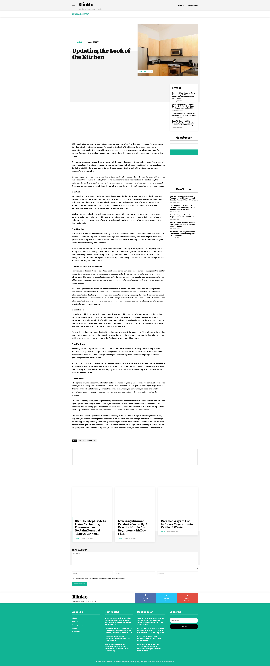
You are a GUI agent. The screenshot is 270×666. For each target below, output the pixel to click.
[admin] (74, 42)
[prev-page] (95, 16)
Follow (166, 593)
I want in (184, 152)
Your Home (91, 441)
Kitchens (82, 441)
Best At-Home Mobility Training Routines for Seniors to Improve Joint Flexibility (183, 123)
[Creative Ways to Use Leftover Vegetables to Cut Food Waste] (178, 502)
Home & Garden (145, 72)
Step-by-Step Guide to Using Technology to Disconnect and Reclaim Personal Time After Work (183, 96)
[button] (181, 5)
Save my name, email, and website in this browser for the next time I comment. (100, 579)
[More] (144, 86)
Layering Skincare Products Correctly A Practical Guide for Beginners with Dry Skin (183, 106)
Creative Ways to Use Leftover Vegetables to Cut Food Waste (184, 114)
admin (79, 42)
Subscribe (187, 593)
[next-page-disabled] (197, 16)
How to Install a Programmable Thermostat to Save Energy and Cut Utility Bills (182, 233)
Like (145, 593)
